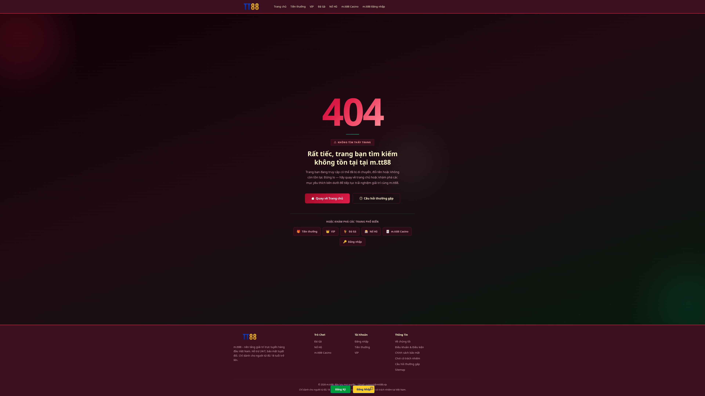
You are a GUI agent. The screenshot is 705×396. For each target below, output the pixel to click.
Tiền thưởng (298, 6)
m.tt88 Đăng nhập (374, 6)
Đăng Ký (340, 389)
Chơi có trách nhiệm (407, 358)
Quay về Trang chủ (329, 198)
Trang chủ (280, 6)
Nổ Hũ (333, 6)
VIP (312, 6)
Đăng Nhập (364, 389)
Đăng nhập (352, 242)
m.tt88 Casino (350, 6)
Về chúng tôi (403, 341)
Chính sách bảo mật (407, 352)
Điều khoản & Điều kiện (409, 347)
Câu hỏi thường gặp (378, 198)
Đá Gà (321, 6)
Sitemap (400, 369)
